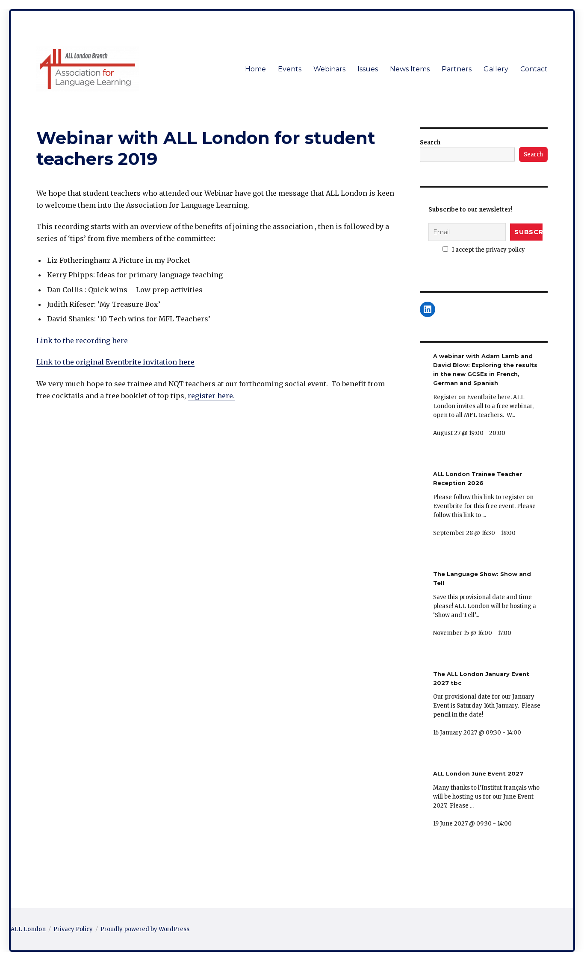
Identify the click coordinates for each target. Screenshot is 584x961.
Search (430, 142)
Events (289, 69)
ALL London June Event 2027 (478, 773)
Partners (457, 69)
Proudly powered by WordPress (144, 929)
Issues (367, 69)
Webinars (329, 69)
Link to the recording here (82, 340)
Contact (534, 69)
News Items (410, 69)
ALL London (28, 929)
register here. (211, 395)
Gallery (496, 69)
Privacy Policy (73, 929)
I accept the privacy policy (488, 249)
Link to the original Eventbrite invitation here (115, 362)
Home (255, 69)
